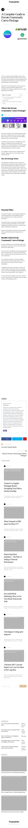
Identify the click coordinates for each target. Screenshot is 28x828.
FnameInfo (14, 2)
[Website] (6, 431)
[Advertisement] (14, 59)
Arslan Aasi (6, 405)
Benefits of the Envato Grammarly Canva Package (12, 101)
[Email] (4, 431)
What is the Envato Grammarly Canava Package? (12, 97)
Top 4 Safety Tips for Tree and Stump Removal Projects (13, 772)
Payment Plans (5, 100)
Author (4, 103)
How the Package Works (9, 98)
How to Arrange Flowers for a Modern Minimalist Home (13, 792)
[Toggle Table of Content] (20, 95)
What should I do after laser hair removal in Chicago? (12, 811)
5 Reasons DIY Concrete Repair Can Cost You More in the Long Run (14, 667)
